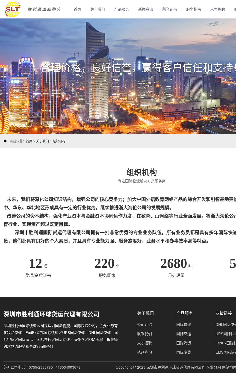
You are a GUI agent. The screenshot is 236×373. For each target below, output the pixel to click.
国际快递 (183, 324)
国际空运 (183, 333)
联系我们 (144, 333)
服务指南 (193, 9)
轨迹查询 (144, 352)
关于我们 (97, 9)
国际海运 (183, 343)
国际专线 (183, 352)
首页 (77, 9)
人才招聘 (217, 9)
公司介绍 (144, 324)
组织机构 (59, 140)
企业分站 (213, 367)
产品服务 (121, 9)
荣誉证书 (169, 9)
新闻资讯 (145, 9)
